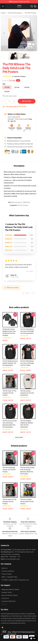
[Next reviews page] (33, 293)
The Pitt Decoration (15, 13)
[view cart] (35, 6)
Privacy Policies (6, 574)
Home (3, 13)
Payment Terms (6, 592)
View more (19, 437)
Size (4, 84)
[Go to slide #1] (13, 55)
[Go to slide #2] (24, 55)
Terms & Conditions (7, 571)
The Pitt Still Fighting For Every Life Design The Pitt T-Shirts (27, 363)
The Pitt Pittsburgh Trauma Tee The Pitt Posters (9, 470)
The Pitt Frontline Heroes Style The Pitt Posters (27, 501)
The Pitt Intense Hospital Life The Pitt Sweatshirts (27, 393)
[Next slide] (34, 33)
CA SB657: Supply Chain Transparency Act (15, 580)
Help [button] (34, 638)
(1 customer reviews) (19, 76)
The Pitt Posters (30, 13)
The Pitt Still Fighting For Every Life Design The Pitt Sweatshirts (27, 331)
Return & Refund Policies (9, 595)
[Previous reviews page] (23, 293)
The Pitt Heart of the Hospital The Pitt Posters (9, 393)
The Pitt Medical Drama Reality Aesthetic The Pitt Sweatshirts (10, 363)
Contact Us (5, 598)
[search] (31, 6)
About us (4, 568)
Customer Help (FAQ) (8, 601)
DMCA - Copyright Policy (9, 577)
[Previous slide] (4, 33)
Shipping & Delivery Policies (10, 589)
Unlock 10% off (4, 632)
